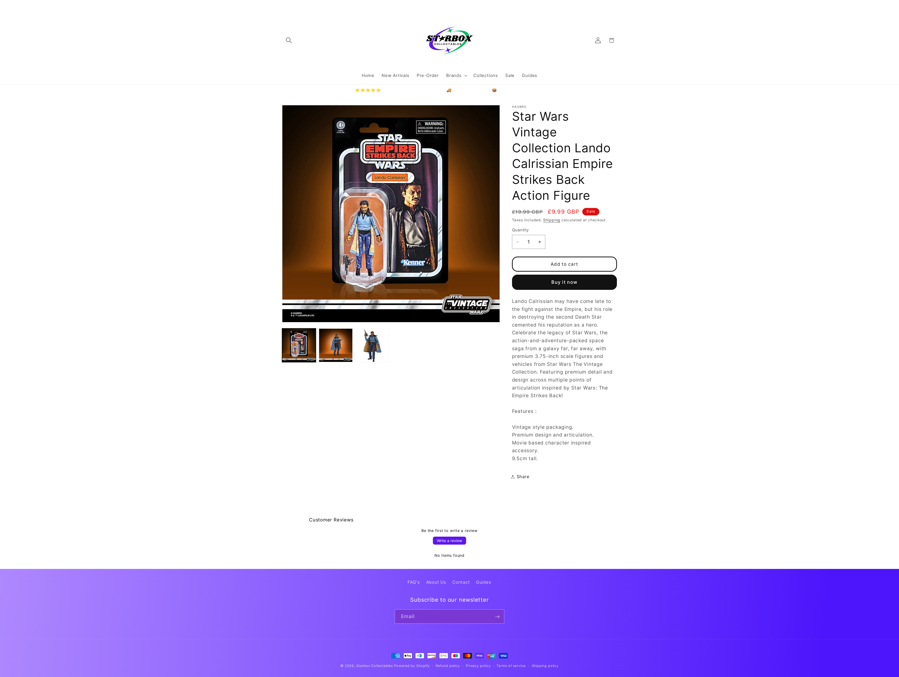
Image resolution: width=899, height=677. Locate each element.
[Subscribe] (497, 617)
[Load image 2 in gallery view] (336, 345)
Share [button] (523, 476)
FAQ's (414, 582)
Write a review (449, 540)
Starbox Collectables (374, 666)
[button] (288, 40)
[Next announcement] (616, 5)
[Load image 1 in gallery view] (299, 345)
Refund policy (448, 666)
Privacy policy (478, 666)
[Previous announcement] (283, 5)
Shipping (551, 220)
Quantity (520, 230)
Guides (483, 582)
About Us (436, 582)
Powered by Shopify (412, 666)
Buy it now (564, 282)
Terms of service (511, 666)
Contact (461, 582)
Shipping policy (545, 666)
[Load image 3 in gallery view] (372, 345)
